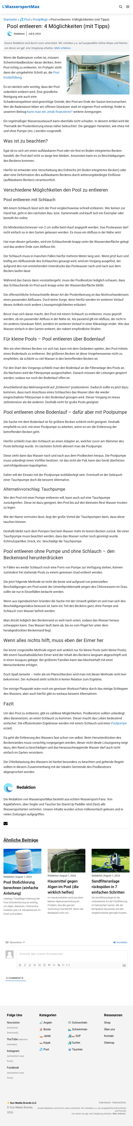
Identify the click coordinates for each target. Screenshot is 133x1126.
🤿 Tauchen (75, 1049)
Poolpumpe (119, 723)
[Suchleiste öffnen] (120, 7)
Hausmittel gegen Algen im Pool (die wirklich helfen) (63, 886)
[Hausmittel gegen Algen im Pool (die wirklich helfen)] (67, 870)
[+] (68, 965)
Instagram (13, 1051)
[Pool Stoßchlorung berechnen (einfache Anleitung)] (22, 871)
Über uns (109, 1029)
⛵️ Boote (45, 1029)
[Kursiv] (25, 965)
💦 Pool (25, 19)
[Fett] (20, 965)
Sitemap (109, 1042)
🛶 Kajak (44, 1042)
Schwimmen (79, 1029)
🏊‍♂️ (69, 1029)
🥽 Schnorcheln (77, 1022)
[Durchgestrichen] (34, 965)
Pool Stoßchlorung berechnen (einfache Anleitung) (20, 888)
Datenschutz (119, 1102)
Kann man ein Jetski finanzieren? (50, 112)
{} (63, 965)
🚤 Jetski (45, 1036)
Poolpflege (40, 19)
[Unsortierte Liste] (44, 965)
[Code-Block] (54, 965)
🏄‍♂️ (69, 1042)
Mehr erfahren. (62, 48)
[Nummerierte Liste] (39, 965)
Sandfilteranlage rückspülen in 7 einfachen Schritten (108, 886)
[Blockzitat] (49, 965)
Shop (107, 1022)
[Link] (58, 965)
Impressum (105, 1102)
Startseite (10, 19)
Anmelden (121, 942)
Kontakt (109, 1036)
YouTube (12, 1039)
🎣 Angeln (45, 1022)
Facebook (13, 1067)
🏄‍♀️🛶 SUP (74, 1036)
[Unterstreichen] (29, 965)
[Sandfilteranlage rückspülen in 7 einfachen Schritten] (111, 870)
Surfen (76, 1042)
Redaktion (26, 787)
